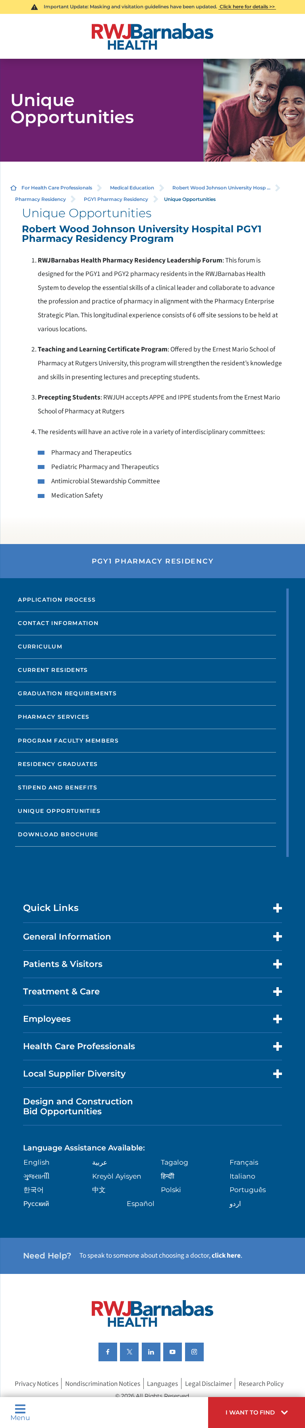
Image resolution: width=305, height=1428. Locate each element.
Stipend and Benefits (57, 787)
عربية (99, 1162)
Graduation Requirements (67, 693)
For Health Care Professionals (56, 188)
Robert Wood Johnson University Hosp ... (221, 188)
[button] (256, 1412)
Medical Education (132, 188)
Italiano (242, 1176)
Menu (20, 1417)
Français (244, 1162)
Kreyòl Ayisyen (116, 1176)
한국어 (33, 1189)
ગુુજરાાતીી (36, 1176)
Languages (162, 1384)
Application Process (57, 599)
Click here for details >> (247, 7)
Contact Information (58, 623)
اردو (235, 1203)
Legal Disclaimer (208, 1384)
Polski (171, 1189)
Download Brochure (58, 834)
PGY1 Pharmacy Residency (116, 199)
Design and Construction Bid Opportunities (78, 1106)
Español (140, 1203)
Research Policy (261, 1384)
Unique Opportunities (59, 811)
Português (248, 1189)
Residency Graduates (58, 764)
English (36, 1162)
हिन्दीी (167, 1176)
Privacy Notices (36, 1384)
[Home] (152, 36)
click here (226, 1255)
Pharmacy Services (54, 717)
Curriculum (40, 646)
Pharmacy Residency (40, 199)
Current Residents (53, 670)
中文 (99, 1189)
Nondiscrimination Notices (102, 1384)
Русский (36, 1203)
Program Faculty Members (68, 740)
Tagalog (174, 1162)
